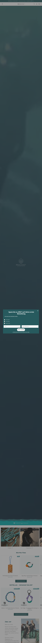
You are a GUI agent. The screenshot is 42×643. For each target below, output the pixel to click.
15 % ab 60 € (8, 321)
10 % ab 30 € (8, 319)
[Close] (38, 311)
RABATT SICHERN (21, 329)
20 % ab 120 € (8, 323)
